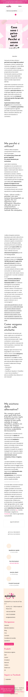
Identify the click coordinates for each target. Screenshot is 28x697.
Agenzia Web (14, 694)
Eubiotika (14, 56)
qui (16, 510)
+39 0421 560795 (14, 563)
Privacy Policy (19, 692)
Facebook (7, 514)
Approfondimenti (14, 522)
